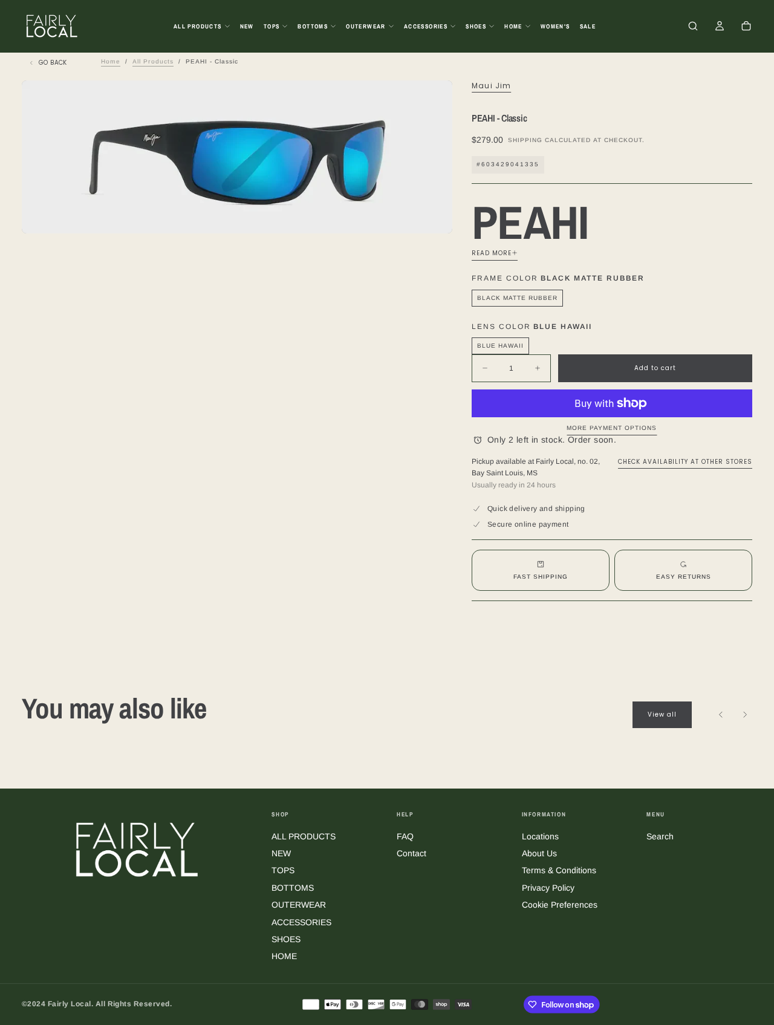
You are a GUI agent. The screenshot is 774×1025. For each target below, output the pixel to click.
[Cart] (746, 27)
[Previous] (721, 715)
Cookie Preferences (559, 904)
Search (660, 836)
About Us (539, 853)
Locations (540, 836)
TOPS (272, 26)
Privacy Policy (548, 888)
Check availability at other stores (685, 461)
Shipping (525, 140)
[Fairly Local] (137, 849)
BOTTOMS (313, 26)
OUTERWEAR (366, 26)
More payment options (612, 428)
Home (110, 61)
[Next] (745, 715)
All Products (153, 61)
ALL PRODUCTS (198, 26)
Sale (588, 26)
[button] (693, 27)
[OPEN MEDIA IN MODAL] (433, 214)
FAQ (405, 836)
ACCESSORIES (425, 26)
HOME (513, 26)
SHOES (476, 26)
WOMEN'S (555, 26)
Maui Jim (492, 86)
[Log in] (720, 27)
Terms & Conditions (559, 870)
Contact (411, 853)
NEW (247, 26)
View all (662, 714)
